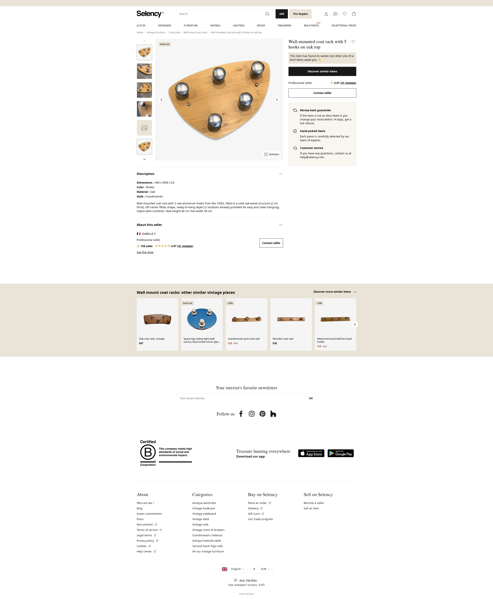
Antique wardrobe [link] (204, 503)
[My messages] (335, 14)
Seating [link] (215, 25)
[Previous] (144, 41)
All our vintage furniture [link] (208, 551)
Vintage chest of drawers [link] (208, 530)
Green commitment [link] (149, 513)
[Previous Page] (161, 100)
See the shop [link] (145, 252)
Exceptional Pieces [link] (344, 25)
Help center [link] (146, 551)
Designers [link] (164, 25)
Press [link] (140, 519)
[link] (150, 14)
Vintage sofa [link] (200, 524)
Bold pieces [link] (311, 24)
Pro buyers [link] (300, 14)
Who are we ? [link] (145, 503)
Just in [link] (141, 25)
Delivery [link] (255, 508)
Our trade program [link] (260, 519)
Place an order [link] (259, 503)
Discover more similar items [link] (333, 291)
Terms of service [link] (149, 530)
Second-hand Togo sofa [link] (207, 546)
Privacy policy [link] (148, 540)
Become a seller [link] (314, 503)
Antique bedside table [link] (206, 540)
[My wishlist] (344, 14)
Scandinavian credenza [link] (207, 535)
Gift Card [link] (256, 513)
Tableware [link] (284, 25)
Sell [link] (281, 14)
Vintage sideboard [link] (204, 513)
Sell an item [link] (311, 508)
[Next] (144, 159)
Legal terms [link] (147, 535)
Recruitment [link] (147, 524)
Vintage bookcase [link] (203, 508)
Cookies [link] (144, 546)
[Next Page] (277, 100)
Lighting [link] (238, 25)
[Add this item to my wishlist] (353, 41)
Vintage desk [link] (200, 519)
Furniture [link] (191, 25)
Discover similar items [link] (322, 71)
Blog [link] (140, 508)
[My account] (326, 14)
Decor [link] (261, 25)
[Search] (267, 14)
